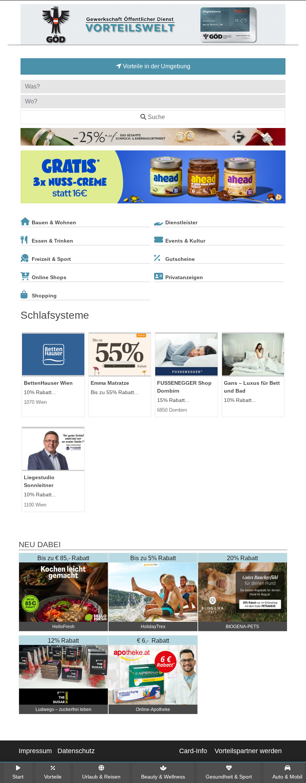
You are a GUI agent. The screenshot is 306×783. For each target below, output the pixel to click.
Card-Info (193, 751)
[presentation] (27, 178)
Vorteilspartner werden (248, 751)
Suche (156, 117)
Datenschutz (76, 751)
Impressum (35, 751)
